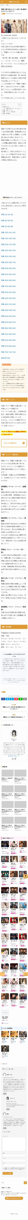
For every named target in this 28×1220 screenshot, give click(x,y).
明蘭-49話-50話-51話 (8, 310)
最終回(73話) (5, 358)
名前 (4, 1153)
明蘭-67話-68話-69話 (8, 346)
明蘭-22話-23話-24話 (8, 256)
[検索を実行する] (25, 1182)
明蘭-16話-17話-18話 (8, 244)
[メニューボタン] (2, 2)
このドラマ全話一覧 (25, 877)
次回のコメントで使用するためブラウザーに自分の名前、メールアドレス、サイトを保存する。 (14, 1169)
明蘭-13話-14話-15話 (8, 238)
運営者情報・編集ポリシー (14, 756)
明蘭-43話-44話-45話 (8, 298)
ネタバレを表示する (10, 443)
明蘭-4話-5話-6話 (7, 220)
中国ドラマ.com (14, 2)
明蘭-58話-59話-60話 (8, 328)
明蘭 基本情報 (6, 113)
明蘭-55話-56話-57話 (8, 322)
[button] (3, 699)
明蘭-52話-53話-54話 (8, 316)
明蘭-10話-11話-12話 (8, 232)
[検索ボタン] (26, 2)
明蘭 (4, 13)
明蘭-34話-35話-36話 (8, 280)
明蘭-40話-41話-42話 (8, 292)
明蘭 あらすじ (6, 106)
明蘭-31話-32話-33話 (8, 274)
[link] (13, 759)
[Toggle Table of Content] (19, 104)
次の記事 (25, 975)
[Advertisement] (14, 179)
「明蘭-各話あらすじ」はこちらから (13, 108)
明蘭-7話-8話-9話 (7, 226)
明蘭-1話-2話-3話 (7, 214)
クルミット (14, 739)
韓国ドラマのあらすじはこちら (14, 1198)
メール (4, 1158)
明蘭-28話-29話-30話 (8, 268)
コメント (5, 1136)
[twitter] (15, 759)
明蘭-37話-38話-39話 (8, 286)
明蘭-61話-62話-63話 (8, 334)
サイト (4, 1163)
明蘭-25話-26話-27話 (8, 262)
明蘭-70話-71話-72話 (8, 352)
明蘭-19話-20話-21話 (8, 250)
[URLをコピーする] (25, 699)
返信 (5, 1093)
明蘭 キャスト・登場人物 (9, 111)
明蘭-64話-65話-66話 (8, 340)
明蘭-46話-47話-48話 (8, 304)
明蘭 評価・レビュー (8, 110)
